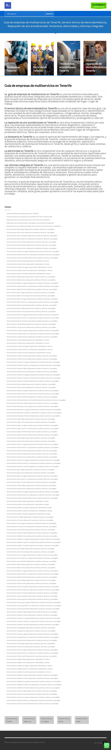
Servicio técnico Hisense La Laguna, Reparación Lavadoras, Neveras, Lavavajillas (33, 460)
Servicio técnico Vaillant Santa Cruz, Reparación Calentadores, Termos (30, 669)
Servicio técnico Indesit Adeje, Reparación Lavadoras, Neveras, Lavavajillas (31, 485)
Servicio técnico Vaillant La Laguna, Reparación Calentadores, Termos (29, 666)
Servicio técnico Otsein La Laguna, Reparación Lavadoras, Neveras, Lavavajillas (33, 587)
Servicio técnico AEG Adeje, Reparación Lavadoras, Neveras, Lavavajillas (30, 229)
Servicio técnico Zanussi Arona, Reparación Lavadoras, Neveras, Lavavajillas (32, 694)
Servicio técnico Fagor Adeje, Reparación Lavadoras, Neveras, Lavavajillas (31, 419)
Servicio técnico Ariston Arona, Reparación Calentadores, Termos (28, 264)
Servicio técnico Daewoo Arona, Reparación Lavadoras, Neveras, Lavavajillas (32, 372)
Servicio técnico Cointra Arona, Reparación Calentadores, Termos (28, 343)
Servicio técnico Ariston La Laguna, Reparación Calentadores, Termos (29, 267)
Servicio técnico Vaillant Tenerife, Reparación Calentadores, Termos (29, 672)
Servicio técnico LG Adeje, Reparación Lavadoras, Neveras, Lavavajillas (30, 517)
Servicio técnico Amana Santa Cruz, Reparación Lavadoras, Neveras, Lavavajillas (33, 255)
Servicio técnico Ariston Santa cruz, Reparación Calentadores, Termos (29, 270)
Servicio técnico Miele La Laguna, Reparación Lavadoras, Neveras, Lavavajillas (32, 571)
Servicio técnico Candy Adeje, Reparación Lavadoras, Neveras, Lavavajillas (31, 324)
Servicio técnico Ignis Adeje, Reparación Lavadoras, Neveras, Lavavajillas (31, 470)
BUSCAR (49, 14)
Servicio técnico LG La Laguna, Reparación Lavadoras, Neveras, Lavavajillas (31, 523)
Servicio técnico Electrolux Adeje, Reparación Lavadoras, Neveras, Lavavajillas (32, 403)
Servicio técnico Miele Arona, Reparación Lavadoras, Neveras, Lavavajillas (31, 568)
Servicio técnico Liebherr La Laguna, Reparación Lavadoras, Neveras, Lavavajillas (33, 539)
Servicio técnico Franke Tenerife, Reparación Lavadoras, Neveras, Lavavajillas (32, 435)
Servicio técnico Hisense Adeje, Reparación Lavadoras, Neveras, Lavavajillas (32, 454)
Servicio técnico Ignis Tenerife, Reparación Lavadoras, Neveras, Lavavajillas (31, 482)
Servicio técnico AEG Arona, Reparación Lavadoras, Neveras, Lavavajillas (31, 232)
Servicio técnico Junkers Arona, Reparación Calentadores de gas (28, 504)
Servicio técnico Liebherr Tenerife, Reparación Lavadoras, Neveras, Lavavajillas (33, 545)
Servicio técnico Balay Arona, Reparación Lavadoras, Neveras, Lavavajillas (31, 280)
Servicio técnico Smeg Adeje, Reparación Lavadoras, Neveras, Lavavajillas (31, 628)
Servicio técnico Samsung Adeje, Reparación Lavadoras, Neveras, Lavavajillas (32, 596)
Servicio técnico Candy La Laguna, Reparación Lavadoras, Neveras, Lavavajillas (33, 330)
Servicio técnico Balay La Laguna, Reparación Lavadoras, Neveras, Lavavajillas (32, 283)
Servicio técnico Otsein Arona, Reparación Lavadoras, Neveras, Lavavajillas (31, 583)
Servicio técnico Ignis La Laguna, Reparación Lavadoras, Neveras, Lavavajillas (32, 476)
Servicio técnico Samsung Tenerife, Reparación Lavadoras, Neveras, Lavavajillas (33, 609)
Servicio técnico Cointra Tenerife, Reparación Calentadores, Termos (29, 353)
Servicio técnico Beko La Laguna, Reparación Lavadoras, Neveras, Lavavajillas (32, 299)
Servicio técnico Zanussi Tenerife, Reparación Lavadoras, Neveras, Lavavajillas (33, 704)
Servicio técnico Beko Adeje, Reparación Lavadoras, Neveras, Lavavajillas (31, 293)
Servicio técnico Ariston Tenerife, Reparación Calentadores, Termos (29, 274)
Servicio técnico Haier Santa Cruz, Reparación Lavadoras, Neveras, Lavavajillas (33, 447)
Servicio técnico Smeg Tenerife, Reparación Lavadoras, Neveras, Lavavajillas (32, 640)
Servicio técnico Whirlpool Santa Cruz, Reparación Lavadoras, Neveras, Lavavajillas (34, 685)
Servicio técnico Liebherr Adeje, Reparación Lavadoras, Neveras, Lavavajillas (32, 533)
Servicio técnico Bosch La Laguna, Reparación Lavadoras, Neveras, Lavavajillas (33, 315)
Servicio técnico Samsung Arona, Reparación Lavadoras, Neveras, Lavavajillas (32, 599)
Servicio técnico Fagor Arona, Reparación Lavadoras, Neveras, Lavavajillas (31, 422)
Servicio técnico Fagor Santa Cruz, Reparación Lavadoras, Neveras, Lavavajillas (33, 428)
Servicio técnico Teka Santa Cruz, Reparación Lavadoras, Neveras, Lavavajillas (32, 653)
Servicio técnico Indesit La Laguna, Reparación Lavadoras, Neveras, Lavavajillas (33, 492)
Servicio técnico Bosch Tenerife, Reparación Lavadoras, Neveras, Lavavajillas (32, 321)
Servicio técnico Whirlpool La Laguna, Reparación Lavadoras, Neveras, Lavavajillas (34, 681)
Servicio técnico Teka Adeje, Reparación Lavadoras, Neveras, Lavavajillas (31, 643)
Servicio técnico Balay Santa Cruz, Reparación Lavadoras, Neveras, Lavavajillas (33, 286)
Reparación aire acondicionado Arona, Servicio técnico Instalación (28, 220)
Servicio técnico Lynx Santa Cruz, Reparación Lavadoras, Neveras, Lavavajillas (32, 558)
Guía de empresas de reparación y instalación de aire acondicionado (29, 217)
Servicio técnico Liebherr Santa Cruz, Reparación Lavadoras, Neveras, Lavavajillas (34, 542)
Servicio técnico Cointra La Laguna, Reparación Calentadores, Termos (29, 346)
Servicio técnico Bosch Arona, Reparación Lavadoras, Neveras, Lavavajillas (31, 311)
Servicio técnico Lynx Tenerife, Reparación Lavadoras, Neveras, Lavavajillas (31, 561)
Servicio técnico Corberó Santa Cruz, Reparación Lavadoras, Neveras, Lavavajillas (33, 365)
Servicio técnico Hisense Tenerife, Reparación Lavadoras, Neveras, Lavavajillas (33, 466)
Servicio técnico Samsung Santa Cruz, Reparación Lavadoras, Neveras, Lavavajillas (34, 606)
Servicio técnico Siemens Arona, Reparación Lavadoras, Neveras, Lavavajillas (32, 615)
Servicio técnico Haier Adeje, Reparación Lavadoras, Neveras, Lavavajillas (31, 438)
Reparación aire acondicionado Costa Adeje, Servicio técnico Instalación (30, 223)
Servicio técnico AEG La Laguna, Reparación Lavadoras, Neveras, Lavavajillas (32, 236)
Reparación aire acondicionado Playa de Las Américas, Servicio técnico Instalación (34, 226)
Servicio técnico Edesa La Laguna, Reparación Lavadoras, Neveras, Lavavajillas (33, 391)
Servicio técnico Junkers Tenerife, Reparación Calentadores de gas (29, 514)
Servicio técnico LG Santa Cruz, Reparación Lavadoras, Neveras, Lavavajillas (32, 526)
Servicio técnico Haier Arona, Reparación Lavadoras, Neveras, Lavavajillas (31, 441)
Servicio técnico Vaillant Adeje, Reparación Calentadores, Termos (28, 659)
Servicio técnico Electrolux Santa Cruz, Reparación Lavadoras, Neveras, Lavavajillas (34, 413)
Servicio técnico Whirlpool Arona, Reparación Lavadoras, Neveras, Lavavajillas (32, 678)
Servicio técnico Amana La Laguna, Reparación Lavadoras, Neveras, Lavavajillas (33, 251)
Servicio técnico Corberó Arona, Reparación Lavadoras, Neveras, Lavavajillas (32, 359)
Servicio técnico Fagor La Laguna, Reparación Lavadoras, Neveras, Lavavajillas (32, 425)
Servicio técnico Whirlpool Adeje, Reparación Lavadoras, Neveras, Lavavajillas (32, 675)
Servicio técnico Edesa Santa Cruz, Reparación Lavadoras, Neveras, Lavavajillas (33, 394)
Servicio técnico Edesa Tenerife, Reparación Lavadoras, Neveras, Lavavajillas (32, 397)
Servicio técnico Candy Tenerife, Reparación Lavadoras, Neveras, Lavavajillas (32, 337)
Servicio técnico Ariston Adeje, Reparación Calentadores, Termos (28, 261)
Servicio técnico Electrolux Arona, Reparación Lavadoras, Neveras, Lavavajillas (32, 406)
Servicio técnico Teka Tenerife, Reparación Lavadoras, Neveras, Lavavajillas (32, 656)
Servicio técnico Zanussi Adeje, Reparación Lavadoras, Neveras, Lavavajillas (32, 691)
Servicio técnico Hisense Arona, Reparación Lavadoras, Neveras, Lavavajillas (32, 457)
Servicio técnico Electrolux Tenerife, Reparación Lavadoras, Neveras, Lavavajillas (33, 416)
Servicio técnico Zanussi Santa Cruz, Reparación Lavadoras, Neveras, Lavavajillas (33, 700)
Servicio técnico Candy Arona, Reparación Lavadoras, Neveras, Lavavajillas (31, 327)
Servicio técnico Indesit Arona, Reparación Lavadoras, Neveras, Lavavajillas (31, 489)
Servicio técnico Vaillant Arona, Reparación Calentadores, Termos (28, 662)
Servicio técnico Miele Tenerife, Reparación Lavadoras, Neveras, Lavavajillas (32, 577)
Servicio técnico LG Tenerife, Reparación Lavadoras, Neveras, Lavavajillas (31, 530)
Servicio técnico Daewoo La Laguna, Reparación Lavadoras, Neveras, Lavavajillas (33, 375)
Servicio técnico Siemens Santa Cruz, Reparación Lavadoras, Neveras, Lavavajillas (34, 621)
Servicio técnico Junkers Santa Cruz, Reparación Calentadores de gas (29, 511)
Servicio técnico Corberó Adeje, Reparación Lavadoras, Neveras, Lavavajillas (32, 356)
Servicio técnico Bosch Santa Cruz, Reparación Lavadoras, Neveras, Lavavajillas (33, 318)
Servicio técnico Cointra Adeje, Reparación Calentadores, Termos (28, 340)
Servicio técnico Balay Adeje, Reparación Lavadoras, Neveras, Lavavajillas (31, 277)
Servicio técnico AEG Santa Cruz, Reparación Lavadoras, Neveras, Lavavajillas (32, 239)
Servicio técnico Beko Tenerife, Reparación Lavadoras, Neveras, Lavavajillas (32, 305)
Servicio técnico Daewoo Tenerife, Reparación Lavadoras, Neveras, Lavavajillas (33, 381)
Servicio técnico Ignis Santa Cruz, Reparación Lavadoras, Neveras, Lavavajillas (32, 479)
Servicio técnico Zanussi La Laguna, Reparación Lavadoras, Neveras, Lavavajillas (33, 697)
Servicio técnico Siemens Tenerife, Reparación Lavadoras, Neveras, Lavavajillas (33, 624)
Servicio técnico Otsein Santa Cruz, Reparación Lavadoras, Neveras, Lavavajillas (33, 590)
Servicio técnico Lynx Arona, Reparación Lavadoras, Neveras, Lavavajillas (31, 552)
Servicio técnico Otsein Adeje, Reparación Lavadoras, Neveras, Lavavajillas (31, 580)
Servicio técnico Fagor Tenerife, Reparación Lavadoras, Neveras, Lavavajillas (32, 432)
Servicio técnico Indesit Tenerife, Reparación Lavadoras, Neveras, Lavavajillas (32, 498)
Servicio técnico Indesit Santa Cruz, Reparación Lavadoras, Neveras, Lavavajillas (33, 495)
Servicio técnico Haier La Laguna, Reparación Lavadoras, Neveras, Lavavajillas (32, 444)
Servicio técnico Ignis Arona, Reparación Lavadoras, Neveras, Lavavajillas (31, 473)
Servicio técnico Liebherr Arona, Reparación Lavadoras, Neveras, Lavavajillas (32, 536)
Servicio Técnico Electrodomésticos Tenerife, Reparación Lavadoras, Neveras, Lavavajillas (36, 400)
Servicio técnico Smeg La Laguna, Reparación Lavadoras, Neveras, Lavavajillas (32, 634)
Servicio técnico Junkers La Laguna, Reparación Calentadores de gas (29, 508)
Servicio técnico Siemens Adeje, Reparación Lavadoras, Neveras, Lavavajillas (32, 612)
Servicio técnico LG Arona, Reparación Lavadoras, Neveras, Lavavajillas (30, 520)
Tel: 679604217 (98, 4)
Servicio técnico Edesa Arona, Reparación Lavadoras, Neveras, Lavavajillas (31, 387)
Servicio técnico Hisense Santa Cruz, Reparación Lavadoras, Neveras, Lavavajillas (33, 463)
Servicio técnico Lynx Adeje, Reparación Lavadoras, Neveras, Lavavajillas (31, 549)
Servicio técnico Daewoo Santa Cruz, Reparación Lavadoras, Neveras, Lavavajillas (34, 378)
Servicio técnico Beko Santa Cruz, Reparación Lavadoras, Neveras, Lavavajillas (32, 302)
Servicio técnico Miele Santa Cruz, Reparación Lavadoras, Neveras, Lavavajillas (33, 574)
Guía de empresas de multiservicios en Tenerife (22, 213)
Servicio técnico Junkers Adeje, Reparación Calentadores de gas (28, 501)
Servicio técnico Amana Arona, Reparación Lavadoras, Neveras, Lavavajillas (31, 248)
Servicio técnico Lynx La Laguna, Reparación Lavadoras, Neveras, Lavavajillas (32, 555)
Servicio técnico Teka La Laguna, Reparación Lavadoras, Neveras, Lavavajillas (32, 650)
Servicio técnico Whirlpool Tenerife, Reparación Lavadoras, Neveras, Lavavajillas (33, 688)
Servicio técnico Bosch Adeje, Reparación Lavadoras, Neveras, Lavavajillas (31, 308)
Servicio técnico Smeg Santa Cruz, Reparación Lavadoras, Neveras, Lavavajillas (33, 637)
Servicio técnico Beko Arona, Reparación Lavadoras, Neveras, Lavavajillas (31, 296)
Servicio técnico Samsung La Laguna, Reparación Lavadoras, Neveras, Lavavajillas (34, 602)
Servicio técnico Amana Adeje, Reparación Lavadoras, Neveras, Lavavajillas (31, 245)
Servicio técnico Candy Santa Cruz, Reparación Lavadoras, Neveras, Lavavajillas (33, 334)
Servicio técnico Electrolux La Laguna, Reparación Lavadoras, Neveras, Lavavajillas (34, 409)
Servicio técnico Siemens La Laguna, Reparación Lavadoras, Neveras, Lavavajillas (33, 618)
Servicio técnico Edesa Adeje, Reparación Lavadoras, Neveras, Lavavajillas (31, 384)
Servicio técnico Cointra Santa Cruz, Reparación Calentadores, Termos (30, 349)
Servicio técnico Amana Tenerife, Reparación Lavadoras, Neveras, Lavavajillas (32, 258)
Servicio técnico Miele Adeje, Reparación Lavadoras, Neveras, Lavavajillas (31, 564)
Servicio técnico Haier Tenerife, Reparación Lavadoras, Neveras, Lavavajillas (32, 451)
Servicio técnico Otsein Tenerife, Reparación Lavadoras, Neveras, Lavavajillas (32, 593)
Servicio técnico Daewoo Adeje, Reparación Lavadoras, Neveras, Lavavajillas (32, 368)
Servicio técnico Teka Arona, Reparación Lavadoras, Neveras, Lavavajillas (31, 647)
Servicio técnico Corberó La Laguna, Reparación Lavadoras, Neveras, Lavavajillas (33, 362)
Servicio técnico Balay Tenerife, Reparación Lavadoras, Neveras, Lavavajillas (32, 289)
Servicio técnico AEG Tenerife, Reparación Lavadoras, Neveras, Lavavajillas (31, 242)
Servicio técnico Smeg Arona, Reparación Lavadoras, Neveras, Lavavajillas (31, 631)
